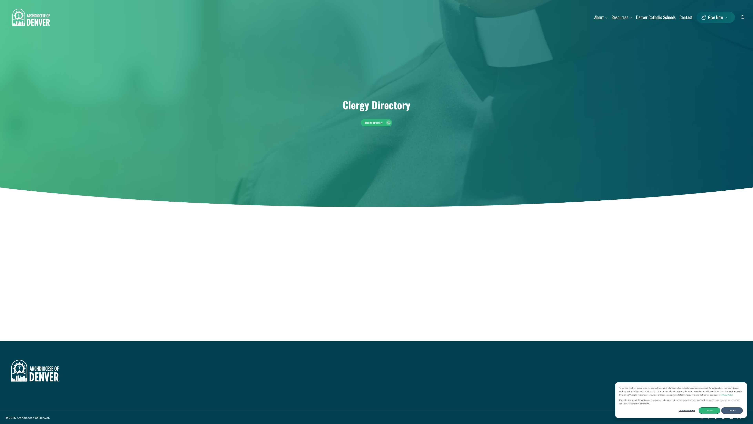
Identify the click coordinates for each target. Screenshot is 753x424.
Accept (710, 410)
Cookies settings (687, 410)
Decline (732, 410)
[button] (376, 122)
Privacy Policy (726, 395)
